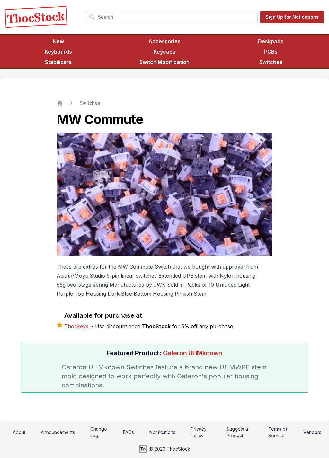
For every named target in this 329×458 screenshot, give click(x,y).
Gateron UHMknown (192, 353)
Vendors (312, 432)
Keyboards (58, 51)
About (19, 432)
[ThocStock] (36, 17)
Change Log (98, 432)
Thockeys (76, 326)
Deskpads (270, 41)
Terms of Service (277, 432)
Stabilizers (58, 62)
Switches (270, 62)
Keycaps (164, 51)
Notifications (162, 432)
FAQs (128, 432)
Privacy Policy (199, 432)
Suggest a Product (237, 432)
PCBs (271, 51)
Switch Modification (164, 62)
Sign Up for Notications (292, 17)
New (58, 41)
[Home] (60, 103)
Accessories (164, 41)
